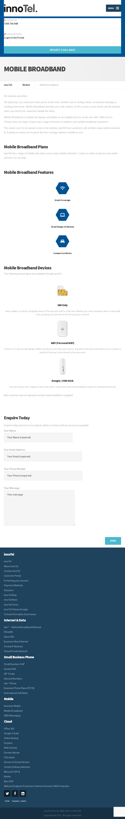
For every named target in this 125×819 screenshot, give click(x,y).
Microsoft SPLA (12, 771)
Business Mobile (12, 706)
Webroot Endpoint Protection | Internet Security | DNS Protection (36, 786)
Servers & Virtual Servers (16, 762)
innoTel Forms (11, 604)
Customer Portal (12, 575)
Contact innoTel (12, 571)
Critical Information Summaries (20, 614)
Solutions (9, 590)
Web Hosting (10, 747)
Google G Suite (11, 733)
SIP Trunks (9, 673)
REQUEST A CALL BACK (62, 50)
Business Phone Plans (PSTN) (19, 688)
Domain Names (12, 752)
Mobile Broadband (13, 711)
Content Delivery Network (17, 767)
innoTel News (11, 599)
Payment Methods (13, 585)
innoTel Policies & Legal (16, 609)
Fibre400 (8, 632)
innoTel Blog (10, 595)
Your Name (10, 430)
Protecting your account (16, 580)
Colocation (9, 757)
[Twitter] (7, 793)
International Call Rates (16, 693)
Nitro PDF (8, 781)
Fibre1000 (9, 637)
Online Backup (11, 738)
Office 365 (9, 728)
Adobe (7, 776)
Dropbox (8, 743)
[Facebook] (15, 793)
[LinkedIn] (23, 793)
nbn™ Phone (10, 683)
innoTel (7, 561)
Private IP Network (13, 646)
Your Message (12, 488)
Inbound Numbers (13, 678)
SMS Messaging (12, 715)
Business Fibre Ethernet (16, 641)
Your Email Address (14, 450)
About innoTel (11, 566)
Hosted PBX (10, 669)
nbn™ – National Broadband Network (22, 627)
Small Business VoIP (14, 664)
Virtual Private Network (16, 651)
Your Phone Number (15, 469)
